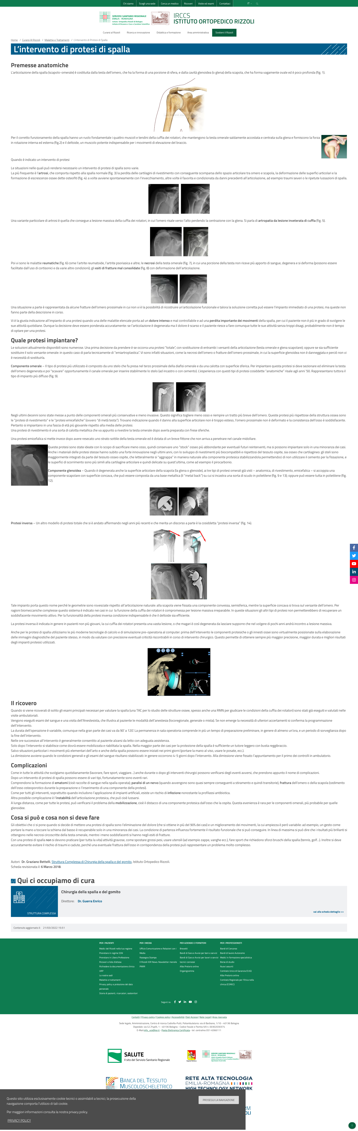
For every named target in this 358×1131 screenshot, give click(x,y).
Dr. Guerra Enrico (90, 901)
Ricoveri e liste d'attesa (110, 962)
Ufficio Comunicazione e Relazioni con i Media (158, 951)
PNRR (142, 966)
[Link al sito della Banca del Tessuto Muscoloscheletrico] (138, 1083)
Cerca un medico (170, 3)
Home (14, 40)
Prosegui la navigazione (219, 1100)
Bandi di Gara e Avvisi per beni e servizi (198, 953)
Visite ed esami (206, 3)
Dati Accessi (192, 1017)
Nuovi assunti (226, 966)
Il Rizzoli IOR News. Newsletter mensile (158, 962)
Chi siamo (128, 3)
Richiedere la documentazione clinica (116, 966)
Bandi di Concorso (228, 948)
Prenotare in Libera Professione (114, 957)
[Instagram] (354, 580)
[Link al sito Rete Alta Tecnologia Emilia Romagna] (219, 1083)
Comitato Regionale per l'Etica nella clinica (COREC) (237, 982)
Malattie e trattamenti (110, 980)
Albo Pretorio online (189, 966)
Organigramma (187, 971)
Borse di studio (227, 962)
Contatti (136, 1017)
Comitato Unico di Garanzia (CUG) (236, 971)
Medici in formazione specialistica (236, 957)
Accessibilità (178, 1017)
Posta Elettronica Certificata (176, 1030)
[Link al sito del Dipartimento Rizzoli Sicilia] (219, 1056)
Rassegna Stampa (148, 957)
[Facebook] (354, 548)
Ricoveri (188, 3)
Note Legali (205, 1017)
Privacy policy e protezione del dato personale (116, 986)
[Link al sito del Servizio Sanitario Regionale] (138, 1056)
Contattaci (224, 3)
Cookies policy (163, 1017)
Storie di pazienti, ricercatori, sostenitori (118, 993)
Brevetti (184, 948)
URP (101, 971)
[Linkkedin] (354, 572)
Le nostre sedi (106, 975)
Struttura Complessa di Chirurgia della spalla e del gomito (92, 861)
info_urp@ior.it (152, 1030)
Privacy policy (148, 1017)
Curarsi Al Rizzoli (31, 40)
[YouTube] (354, 564)
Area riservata (219, 1017)
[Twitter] (354, 556)
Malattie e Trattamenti (57, 40)
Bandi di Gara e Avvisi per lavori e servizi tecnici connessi (199, 960)
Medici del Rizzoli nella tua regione (115, 948)
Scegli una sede (147, 3)
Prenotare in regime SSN (111, 953)
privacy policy (19, 1120)
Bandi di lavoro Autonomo (232, 953)
